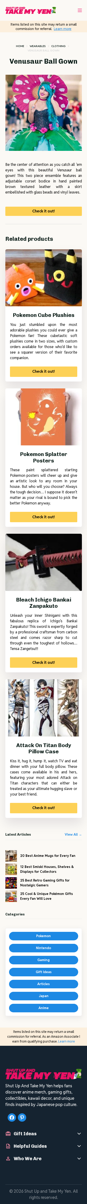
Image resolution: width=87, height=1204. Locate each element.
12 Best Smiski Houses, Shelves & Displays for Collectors (47, 869)
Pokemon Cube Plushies (43, 315)
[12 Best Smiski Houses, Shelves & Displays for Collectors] (11, 869)
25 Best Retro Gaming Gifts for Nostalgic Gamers (45, 882)
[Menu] (80, 10)
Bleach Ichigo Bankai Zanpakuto (43, 602)
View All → (73, 834)
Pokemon (43, 936)
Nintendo (43, 948)
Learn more (62, 29)
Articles (43, 984)
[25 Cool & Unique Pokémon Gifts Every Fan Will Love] (11, 896)
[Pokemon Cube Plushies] (43, 278)
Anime (44, 1008)
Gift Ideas (44, 972)
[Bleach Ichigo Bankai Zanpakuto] (43, 562)
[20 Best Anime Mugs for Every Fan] (11, 856)
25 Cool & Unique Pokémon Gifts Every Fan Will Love (46, 896)
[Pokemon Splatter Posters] (43, 417)
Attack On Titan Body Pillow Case (43, 748)
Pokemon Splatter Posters (43, 457)
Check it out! (43, 211)
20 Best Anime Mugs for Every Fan (47, 856)
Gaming (43, 960)
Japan (43, 996)
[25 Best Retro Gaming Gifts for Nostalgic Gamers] (11, 883)
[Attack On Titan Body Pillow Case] (43, 707)
